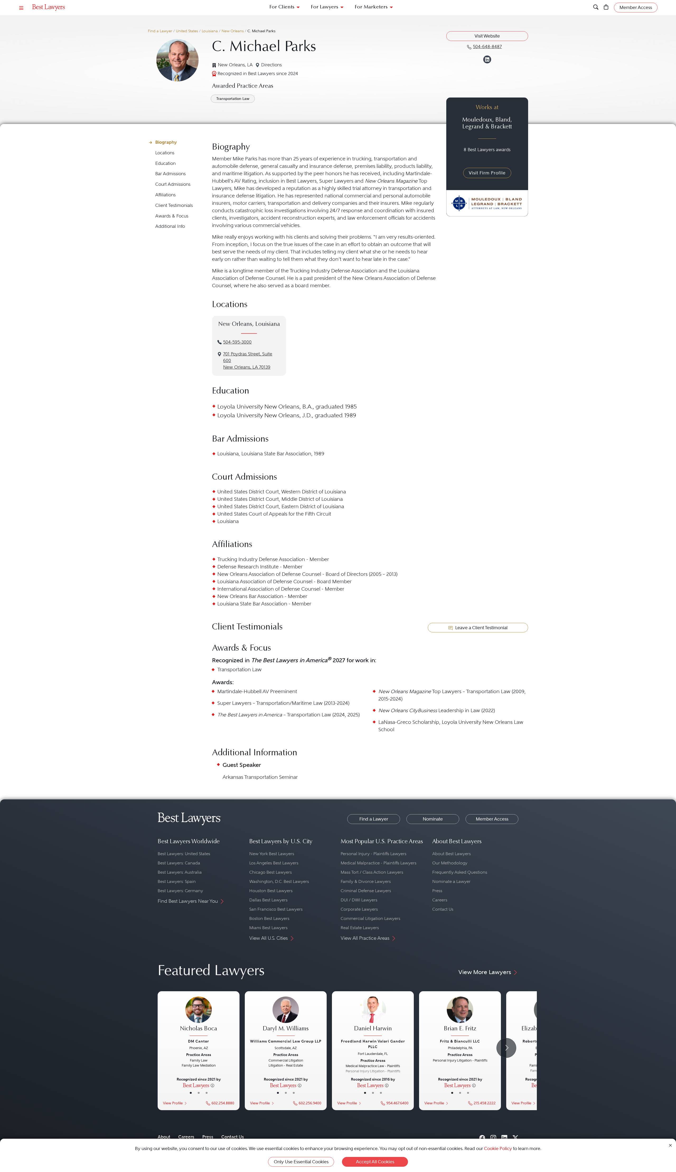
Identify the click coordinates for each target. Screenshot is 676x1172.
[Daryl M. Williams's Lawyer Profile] (285, 1017)
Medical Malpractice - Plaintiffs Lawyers (378, 862)
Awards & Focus (171, 216)
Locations (164, 152)
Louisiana (210, 31)
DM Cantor (198, 1041)
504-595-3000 (237, 342)
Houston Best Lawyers (271, 890)
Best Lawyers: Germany (180, 890)
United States (187, 31)
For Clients (281, 7)
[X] (515, 1136)
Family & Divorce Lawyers (366, 881)
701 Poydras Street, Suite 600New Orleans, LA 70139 (247, 360)
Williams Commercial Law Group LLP (285, 1041)
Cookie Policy (498, 1148)
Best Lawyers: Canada (179, 862)
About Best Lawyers (451, 853)
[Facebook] (482, 1136)
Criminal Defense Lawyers (366, 890)
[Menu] (21, 7)
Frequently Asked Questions (459, 872)
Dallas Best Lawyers (268, 899)
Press (437, 890)
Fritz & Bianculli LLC (460, 1041)
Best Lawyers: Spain (177, 881)
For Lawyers (324, 7)
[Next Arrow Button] (506, 1048)
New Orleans (233, 31)
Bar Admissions (170, 173)
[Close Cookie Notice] (670, 1145)
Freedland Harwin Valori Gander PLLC (373, 1044)
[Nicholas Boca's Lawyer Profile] (198, 1017)
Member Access (492, 819)
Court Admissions (172, 184)
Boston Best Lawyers (269, 918)
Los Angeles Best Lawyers (273, 862)
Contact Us (442, 909)
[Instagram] (493, 1136)
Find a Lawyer (160, 31)
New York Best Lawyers (271, 853)
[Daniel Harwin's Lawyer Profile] (373, 1017)
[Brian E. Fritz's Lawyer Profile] (460, 1017)
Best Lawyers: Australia (180, 872)
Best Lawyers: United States (184, 853)
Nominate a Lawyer (451, 881)
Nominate (433, 819)
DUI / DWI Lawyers (359, 899)
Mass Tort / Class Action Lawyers (372, 872)
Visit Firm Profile (487, 172)
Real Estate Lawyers (360, 927)
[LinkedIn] (504, 1136)
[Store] (606, 7)
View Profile (173, 1103)
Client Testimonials (174, 205)
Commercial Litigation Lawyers (370, 918)
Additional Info (170, 226)
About (164, 1136)
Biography (166, 142)
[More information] (212, 1085)
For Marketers (371, 7)
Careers (439, 899)
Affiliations (165, 194)
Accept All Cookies (375, 1161)
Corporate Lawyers (359, 909)
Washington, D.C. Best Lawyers (279, 881)
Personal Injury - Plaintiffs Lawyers (373, 853)
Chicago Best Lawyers (270, 872)
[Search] (595, 7)
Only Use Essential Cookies (301, 1161)
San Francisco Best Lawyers (276, 909)
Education (165, 163)
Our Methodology (449, 862)
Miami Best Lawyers (268, 927)
